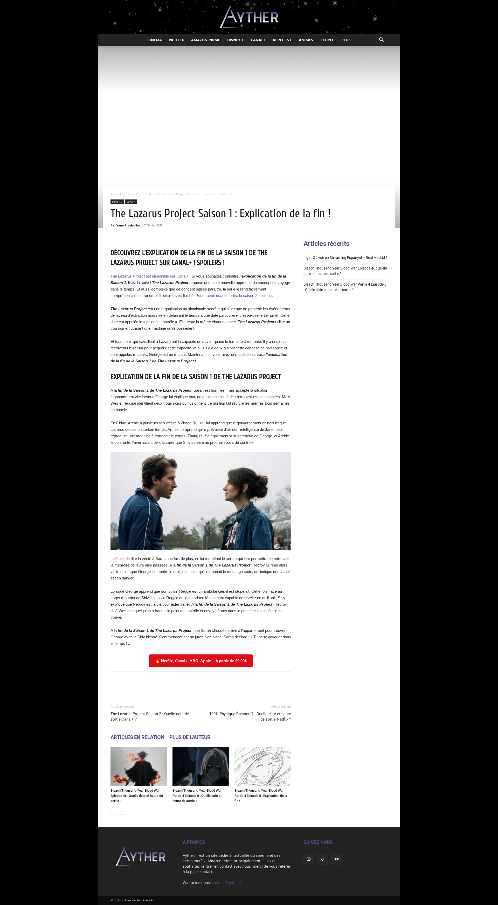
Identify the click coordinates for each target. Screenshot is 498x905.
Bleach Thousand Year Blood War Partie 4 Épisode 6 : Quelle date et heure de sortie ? (197, 796)
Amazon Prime (205, 39)
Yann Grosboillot (128, 225)
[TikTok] (322, 859)
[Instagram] (308, 859)
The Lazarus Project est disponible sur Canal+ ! (150, 276)
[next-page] (122, 811)
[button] (381, 40)
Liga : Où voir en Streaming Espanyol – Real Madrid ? (345, 257)
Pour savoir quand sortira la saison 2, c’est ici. (234, 295)
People (327, 39)
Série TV (132, 194)
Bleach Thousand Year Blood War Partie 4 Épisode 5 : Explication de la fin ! (260, 796)
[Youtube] (336, 859)
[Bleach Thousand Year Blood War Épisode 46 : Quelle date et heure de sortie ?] (138, 766)
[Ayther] (249, 17)
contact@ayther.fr (227, 882)
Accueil (115, 194)
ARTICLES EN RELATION (137, 737)
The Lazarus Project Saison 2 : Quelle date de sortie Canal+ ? (149, 716)
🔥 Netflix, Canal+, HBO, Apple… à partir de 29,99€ (201, 661)
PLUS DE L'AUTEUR (189, 737)
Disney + (235, 39)
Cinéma (154, 39)
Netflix (176, 39)
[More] (266, 682)
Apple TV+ (282, 39)
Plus (346, 39)
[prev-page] (113, 811)
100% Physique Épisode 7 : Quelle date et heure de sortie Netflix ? (250, 716)
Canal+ (258, 39)
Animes (306, 39)
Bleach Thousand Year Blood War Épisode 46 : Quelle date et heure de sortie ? (136, 796)
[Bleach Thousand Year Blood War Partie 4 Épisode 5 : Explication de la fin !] (262, 766)
